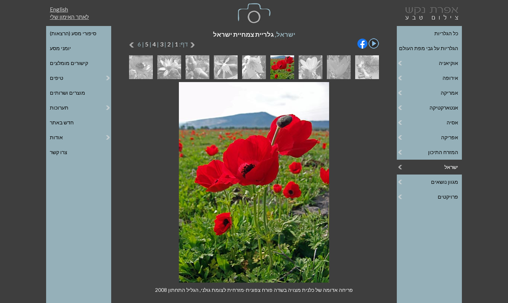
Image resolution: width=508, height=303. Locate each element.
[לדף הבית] (430, 12)
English (59, 9)
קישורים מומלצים (69, 63)
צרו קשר (58, 152)
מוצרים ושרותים (67, 92)
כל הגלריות (446, 33)
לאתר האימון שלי (69, 16)
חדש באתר (62, 122)
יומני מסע (60, 48)
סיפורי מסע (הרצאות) (73, 33)
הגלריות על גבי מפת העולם (428, 48)
